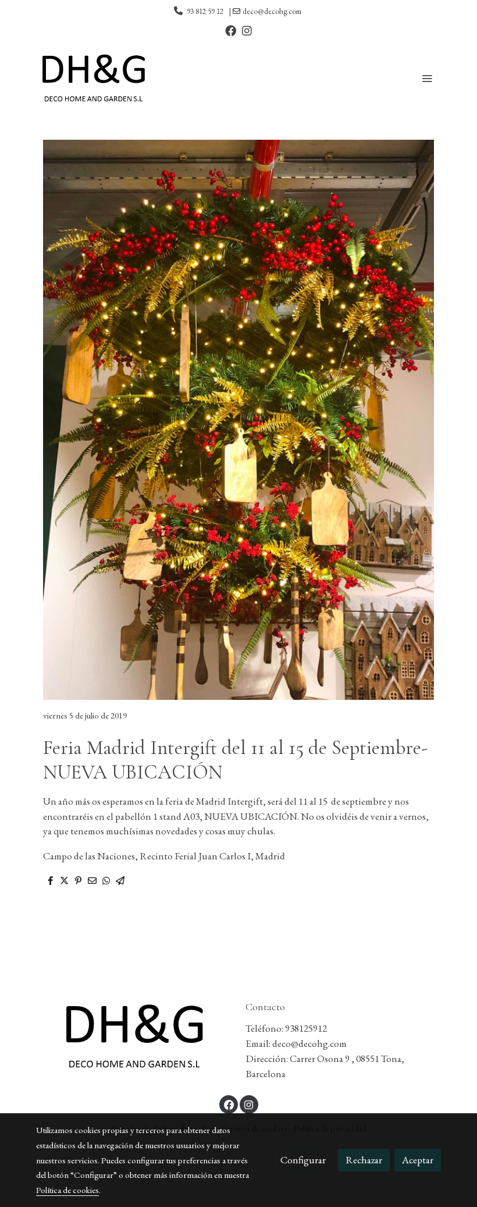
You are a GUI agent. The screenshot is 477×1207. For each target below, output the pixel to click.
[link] (93, 78)
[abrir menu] (427, 78)
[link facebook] (230, 30)
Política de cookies (67, 1189)
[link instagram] (247, 30)
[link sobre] (134, 1036)
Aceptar (417, 1159)
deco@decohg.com (272, 11)
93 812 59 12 (205, 11)
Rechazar (364, 1159)
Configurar (303, 1159)
